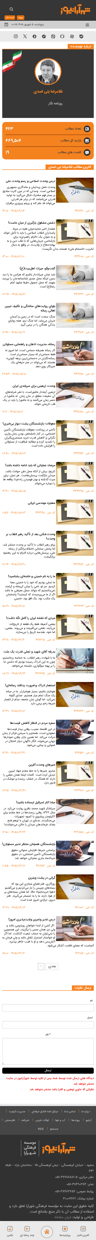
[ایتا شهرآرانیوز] (53, 36)
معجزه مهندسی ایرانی (41, 503)
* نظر (48, 1035)
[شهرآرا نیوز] (76, 8)
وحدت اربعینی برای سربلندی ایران (34, 386)
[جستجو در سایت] (11, 9)
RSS (41, 1129)
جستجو (54, 1129)
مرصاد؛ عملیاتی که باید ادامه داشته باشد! (30, 465)
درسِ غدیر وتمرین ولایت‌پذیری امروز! (31, 919)
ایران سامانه (62, 1217)
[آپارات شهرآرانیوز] (72, 36)
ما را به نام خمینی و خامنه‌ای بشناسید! (31, 576)
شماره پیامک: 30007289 (78, 1198)
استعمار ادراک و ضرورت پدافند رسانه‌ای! (30, 685)
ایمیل (90, 1018)
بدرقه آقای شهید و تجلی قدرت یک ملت (29, 652)
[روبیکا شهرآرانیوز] (62, 36)
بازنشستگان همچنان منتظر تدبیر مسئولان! (28, 844)
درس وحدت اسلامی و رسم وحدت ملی (30, 181)
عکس (10, 1235)
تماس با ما (69, 1111)
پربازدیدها (65, 1235)
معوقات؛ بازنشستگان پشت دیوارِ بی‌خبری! (29, 424)
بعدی (52, 966)
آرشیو (89, 1120)
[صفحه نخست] (47, 1232)
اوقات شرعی (42, 1120)
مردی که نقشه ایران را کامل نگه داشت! (30, 618)
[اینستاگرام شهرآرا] (15, 36)
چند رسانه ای (27, 1235)
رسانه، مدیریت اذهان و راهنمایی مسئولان (29, 344)
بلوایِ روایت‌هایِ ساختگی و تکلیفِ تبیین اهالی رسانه (30, 308)
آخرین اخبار (83, 1235)
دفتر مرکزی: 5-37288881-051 (74, 1177)
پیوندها (75, 1120)
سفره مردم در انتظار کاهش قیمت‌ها (32, 723)
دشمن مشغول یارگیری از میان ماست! (31, 223)
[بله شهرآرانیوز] (81, 36)
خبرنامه (25, 1120)
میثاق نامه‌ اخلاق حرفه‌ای (44, 1111)
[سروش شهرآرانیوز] (34, 36)
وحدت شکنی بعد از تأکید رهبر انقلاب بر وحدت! (30, 537)
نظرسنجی (10, 1120)
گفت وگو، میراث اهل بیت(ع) (37, 268)
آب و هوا (60, 1120)
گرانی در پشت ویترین (41, 878)
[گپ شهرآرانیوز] (43, 36)
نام (91, 1001)
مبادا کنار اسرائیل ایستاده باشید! (35, 802)
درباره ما (85, 1111)
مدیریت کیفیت (17, 1111)
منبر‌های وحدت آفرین (42, 765)
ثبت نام (10, 18)
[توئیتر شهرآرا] (25, 36)
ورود (20, 18)
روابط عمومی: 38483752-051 (74, 1191)
